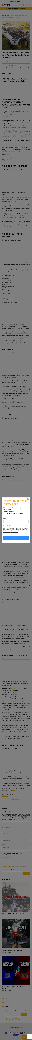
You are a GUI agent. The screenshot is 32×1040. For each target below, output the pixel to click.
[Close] (29, 499)
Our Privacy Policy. (14, 532)
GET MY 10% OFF (16, 538)
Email (4, 518)
